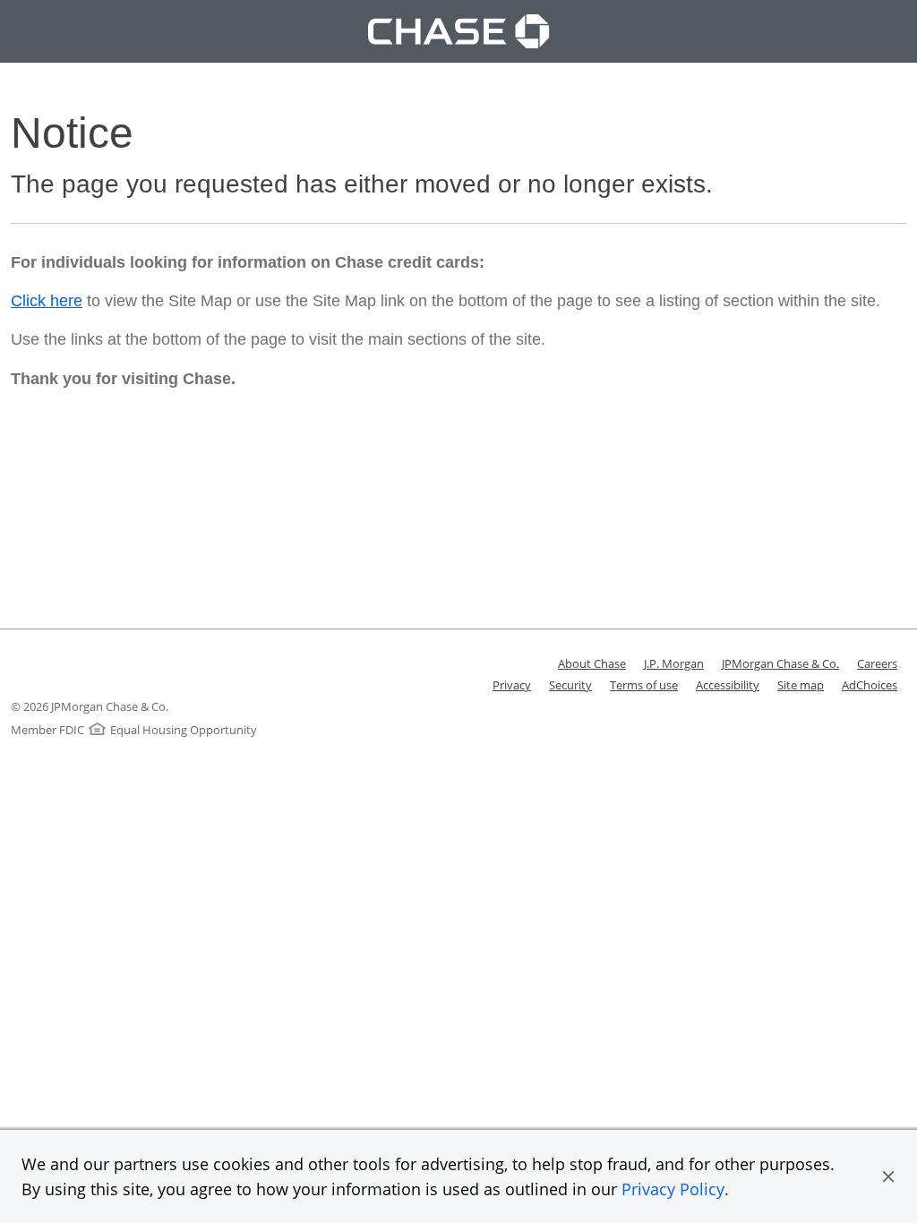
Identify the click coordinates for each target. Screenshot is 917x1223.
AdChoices (869, 685)
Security (570, 685)
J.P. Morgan (674, 663)
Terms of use (644, 685)
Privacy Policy (672, 1189)
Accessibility (727, 685)
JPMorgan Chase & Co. (780, 663)
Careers (877, 663)
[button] (888, 1176)
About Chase (592, 663)
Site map (800, 685)
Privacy (512, 685)
